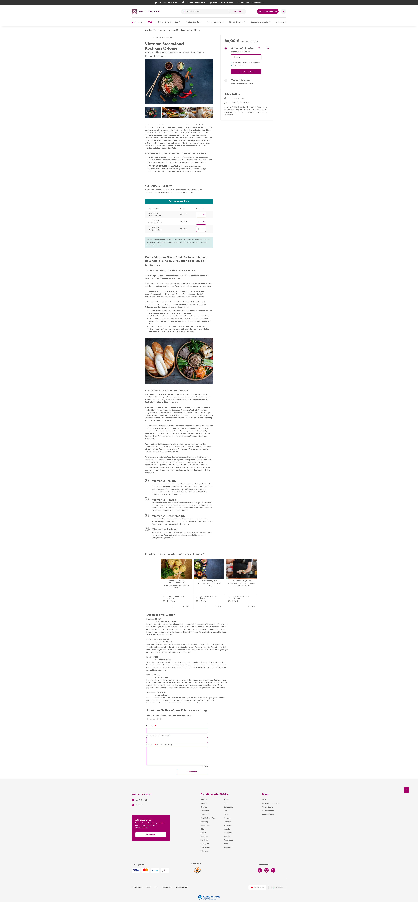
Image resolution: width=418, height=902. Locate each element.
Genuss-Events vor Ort (168, 22)
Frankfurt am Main (208, 818)
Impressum (166, 887)
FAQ (156, 887)
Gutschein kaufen (242, 48)
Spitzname (150, 726)
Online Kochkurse (160, 30)
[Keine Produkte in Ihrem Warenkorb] (283, 11)
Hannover (227, 822)
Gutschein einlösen (268, 12)
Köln (202, 829)
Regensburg (228, 840)
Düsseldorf (205, 814)
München (204, 836)
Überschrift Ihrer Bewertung (157, 735)
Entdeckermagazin (259, 22)
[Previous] (146, 111)
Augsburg (204, 800)
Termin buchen (241, 80)
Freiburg (227, 818)
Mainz (203, 833)
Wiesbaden (205, 847)
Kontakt (138, 805)
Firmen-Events (235, 22)
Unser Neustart (181, 887)
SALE (150, 22)
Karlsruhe (227, 825)
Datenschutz (137, 887)
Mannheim (228, 833)
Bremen (204, 807)
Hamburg (204, 822)
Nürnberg (204, 840)
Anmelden (150, 835)
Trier (226, 844)
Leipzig (227, 829)
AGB (148, 887)
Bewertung (150, 745)
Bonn (226, 803)
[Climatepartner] (209, 896)
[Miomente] (147, 11)
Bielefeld (204, 803)
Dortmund (205, 811)
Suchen (237, 11)
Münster (227, 836)
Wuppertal (228, 847)
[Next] (211, 111)
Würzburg (204, 851)
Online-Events (192, 22)
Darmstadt (228, 807)
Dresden (148, 30)
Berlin (226, 800)
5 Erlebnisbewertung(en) (163, 37)
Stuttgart (205, 844)
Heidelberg (205, 825)
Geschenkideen (214, 22)
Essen (226, 814)
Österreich (279, 887)
